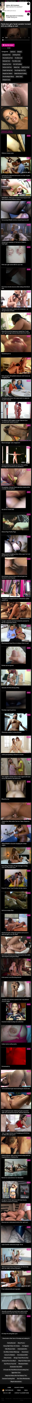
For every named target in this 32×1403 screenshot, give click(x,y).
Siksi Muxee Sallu (10, 1349)
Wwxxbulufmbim (23, 1363)
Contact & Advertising (21, 1393)
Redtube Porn (6, 61)
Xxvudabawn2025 (22, 1355)
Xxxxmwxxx (25, 1352)
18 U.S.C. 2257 (7, 1393)
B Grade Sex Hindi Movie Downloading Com (16, 1369)
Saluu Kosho (7, 1358)
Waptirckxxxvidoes (16, 1381)
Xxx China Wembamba (23, 1378)
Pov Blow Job (18, 58)
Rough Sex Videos (7, 73)
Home (9, 1387)
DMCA (26, 1390)
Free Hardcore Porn (8, 58)
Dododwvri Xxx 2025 (16, 1366)
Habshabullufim (22, 1349)
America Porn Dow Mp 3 (9, 1360)
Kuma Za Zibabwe (10, 1355)
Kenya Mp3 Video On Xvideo (12, 1346)
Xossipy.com (8, 1398)
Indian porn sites (23, 1)
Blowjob (20, 51)
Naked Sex (16, 67)
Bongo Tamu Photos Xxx (21, 1358)
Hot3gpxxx (25, 1346)
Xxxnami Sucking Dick (8, 1378)
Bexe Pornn (21, 1343)
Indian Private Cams (11, 1)
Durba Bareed (11, 1343)
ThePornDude (9, 1390)
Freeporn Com (6, 79)
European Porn (6, 54)
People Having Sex (7, 70)
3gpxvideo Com (16, 1372)
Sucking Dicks (16, 54)
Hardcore (12, 51)
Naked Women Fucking (20, 73)
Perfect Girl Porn (7, 67)
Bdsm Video (19, 76)
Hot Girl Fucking (17, 64)
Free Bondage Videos (8, 76)
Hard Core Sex (25, 67)
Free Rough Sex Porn (20, 70)
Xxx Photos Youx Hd (10, 1363)
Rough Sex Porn (7, 64)
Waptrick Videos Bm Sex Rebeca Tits (16, 1375)
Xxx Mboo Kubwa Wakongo (11, 1352)
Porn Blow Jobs (16, 61)
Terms (19, 1390)
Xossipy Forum (19, 1387)
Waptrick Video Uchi (24, 1360)
